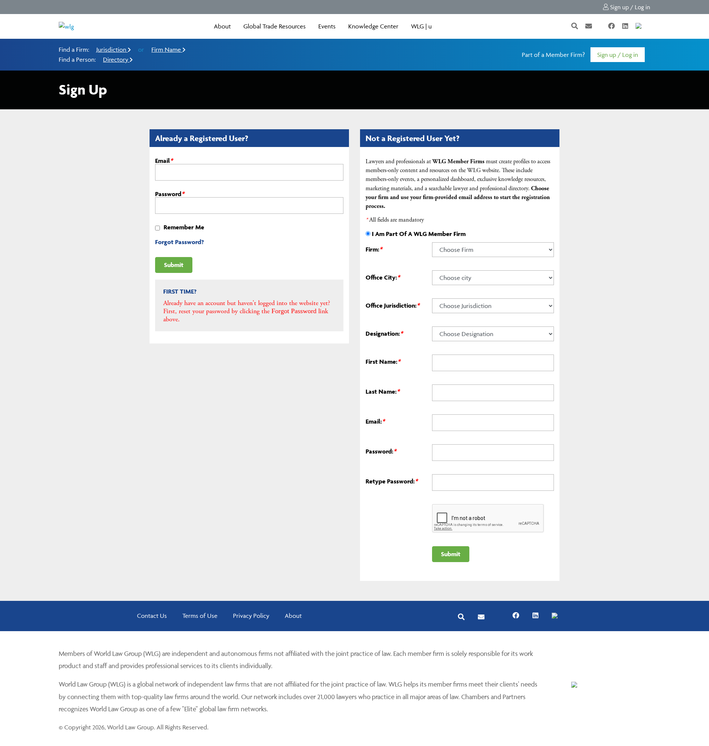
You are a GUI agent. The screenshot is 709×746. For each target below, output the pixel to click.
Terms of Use (200, 615)
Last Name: (383, 391)
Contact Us (152, 615)
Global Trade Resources (274, 26)
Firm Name (166, 49)
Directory (116, 59)
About (222, 26)
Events (327, 26)
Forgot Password (293, 311)
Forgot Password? (179, 242)
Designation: (384, 333)
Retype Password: (392, 481)
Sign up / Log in (629, 7)
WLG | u (421, 26)
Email (164, 160)
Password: (381, 451)
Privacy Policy (251, 615)
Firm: (374, 249)
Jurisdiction (112, 49)
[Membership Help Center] (649, 26)
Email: (375, 421)
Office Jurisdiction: (392, 305)
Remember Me (184, 227)
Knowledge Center (373, 26)
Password (169, 194)
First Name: (383, 361)
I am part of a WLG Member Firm (419, 233)
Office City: (383, 277)
